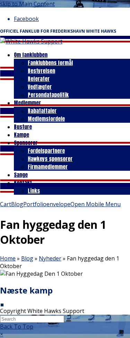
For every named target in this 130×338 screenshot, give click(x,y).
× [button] (1, 334)
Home (8, 258)
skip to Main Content (27, 4)
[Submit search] (68, 321)
